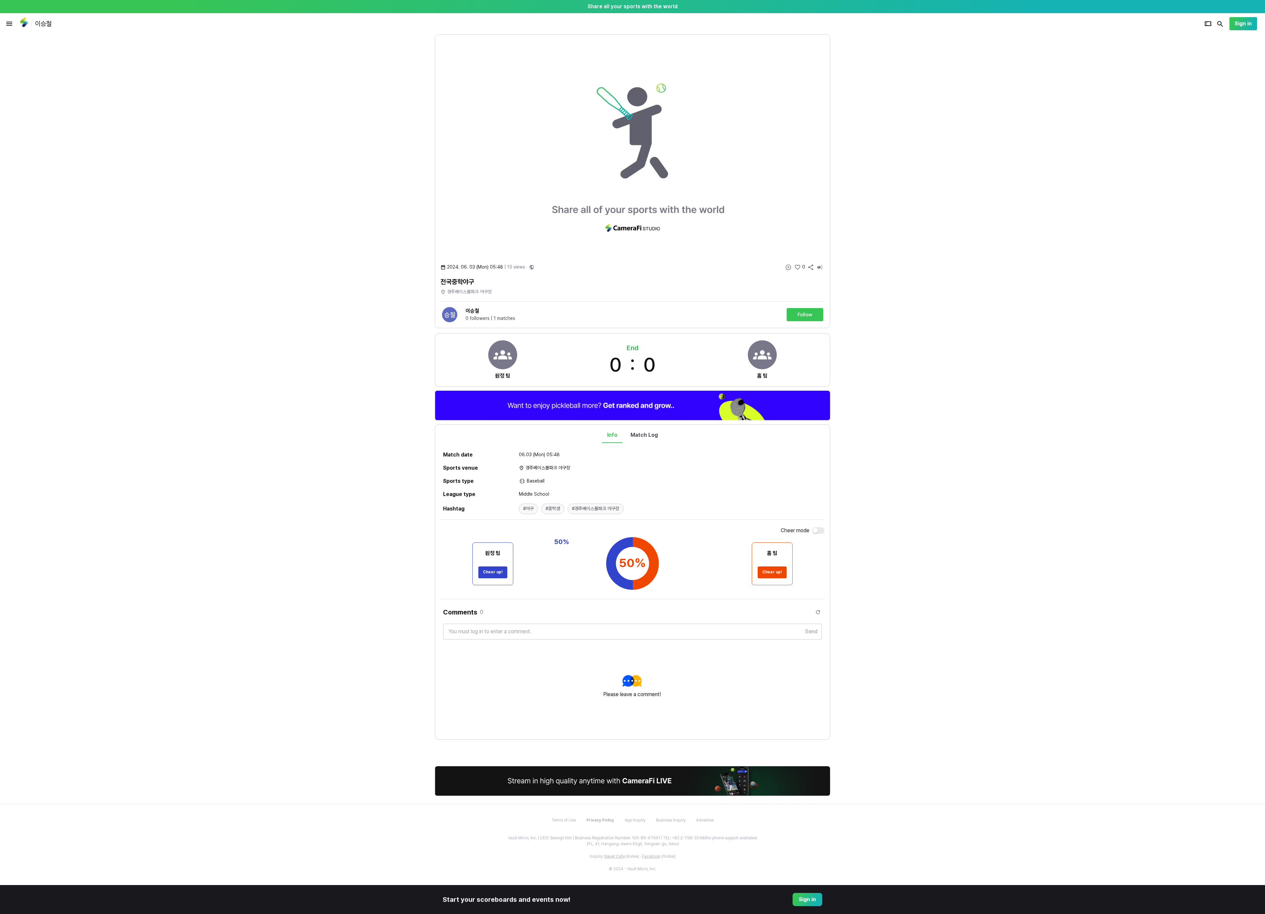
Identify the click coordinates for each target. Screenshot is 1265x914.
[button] (528, 509)
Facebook (651, 856)
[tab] (612, 435)
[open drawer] (9, 24)
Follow (805, 315)
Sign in (1243, 23)
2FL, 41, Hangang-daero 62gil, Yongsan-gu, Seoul (632, 844)
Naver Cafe (614, 856)
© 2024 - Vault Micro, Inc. (632, 869)
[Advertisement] (873, 133)
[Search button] (1220, 23)
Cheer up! (493, 572)
